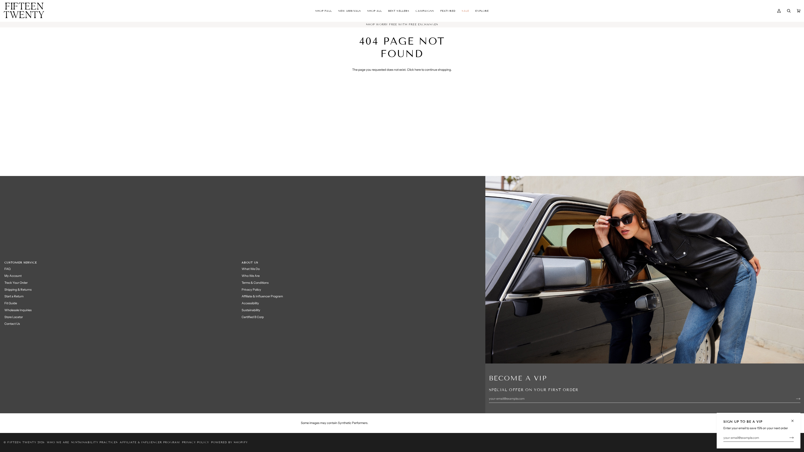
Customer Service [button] (20, 262)
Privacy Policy (251, 289)
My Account (13, 276)
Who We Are (251, 276)
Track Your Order (16, 283)
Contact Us (12, 324)
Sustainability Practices (94, 442)
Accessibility (250, 303)
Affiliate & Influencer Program (262, 296)
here (418, 70)
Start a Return (14, 296)
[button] (349, 11)
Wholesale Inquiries (18, 310)
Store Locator (13, 317)
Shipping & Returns (18, 289)
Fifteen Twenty (21, 442)
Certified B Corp (253, 317)
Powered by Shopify (229, 442)
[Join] (788, 437)
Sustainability (251, 310)
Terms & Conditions (255, 283)
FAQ (7, 269)
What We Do (251, 269)
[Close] (794, 419)
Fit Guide (10, 303)
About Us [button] (250, 262)
